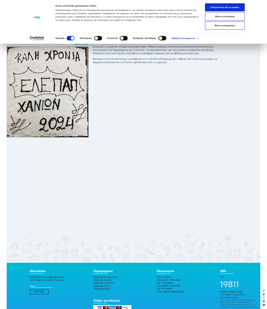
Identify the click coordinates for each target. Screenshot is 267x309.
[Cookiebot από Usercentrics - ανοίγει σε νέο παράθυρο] (37, 38)
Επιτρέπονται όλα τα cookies (225, 7)
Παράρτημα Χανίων (102, 288)
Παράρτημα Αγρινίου (102, 280)
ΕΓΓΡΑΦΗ (39, 292)
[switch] (98, 38)
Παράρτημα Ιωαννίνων (103, 283)
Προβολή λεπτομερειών (183, 38)
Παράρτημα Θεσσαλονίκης (105, 277)
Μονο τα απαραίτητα (225, 25)
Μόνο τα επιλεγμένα (225, 16)
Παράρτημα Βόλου (101, 285)
